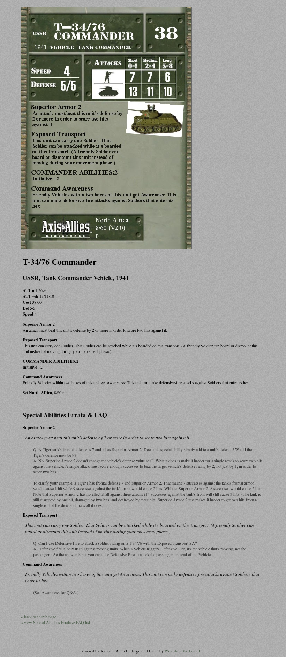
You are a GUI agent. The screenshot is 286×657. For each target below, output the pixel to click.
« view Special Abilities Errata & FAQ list (55, 622)
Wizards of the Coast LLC (185, 651)
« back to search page (38, 616)
